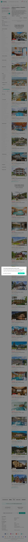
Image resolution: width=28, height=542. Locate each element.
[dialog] (14, 271)
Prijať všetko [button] (21, 273)
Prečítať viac (22, 271)
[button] (7, 273)
